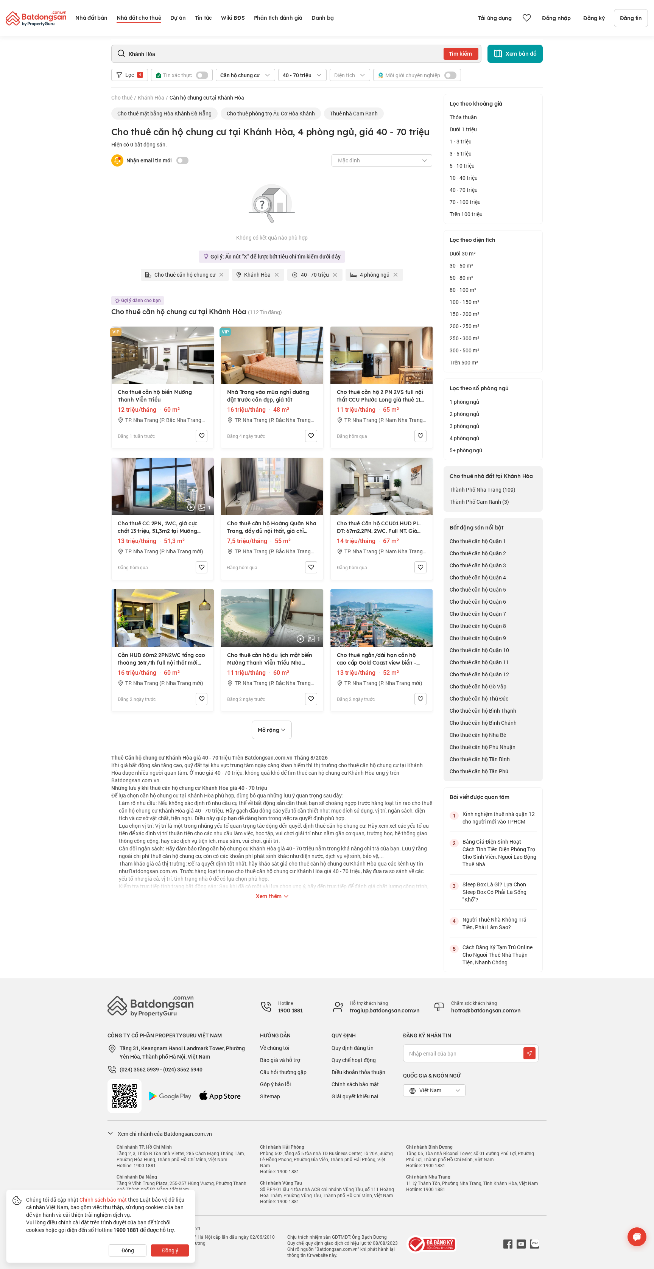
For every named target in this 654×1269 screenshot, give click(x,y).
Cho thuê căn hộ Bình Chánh (483, 722)
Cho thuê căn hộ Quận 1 (478, 541)
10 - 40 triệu (464, 177)
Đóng (127, 1250)
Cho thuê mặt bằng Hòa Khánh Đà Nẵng (164, 113)
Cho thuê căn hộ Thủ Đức (479, 698)
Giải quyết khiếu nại (355, 1096)
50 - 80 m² (461, 277)
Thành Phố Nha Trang (482, 489)
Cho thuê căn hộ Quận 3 (478, 565)
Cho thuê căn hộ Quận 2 (478, 553)
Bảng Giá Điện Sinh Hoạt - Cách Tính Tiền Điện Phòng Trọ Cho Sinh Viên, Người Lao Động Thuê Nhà (499, 853)
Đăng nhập (556, 18)
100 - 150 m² (465, 301)
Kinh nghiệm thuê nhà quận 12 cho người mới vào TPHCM (498, 817)
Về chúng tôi (275, 1047)
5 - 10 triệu (462, 165)
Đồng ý (170, 1250)
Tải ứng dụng (495, 18)
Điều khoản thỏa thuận (358, 1072)
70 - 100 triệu (465, 202)
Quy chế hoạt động (354, 1059)
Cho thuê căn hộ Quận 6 (478, 601)
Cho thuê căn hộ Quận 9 (478, 638)
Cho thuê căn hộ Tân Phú (479, 771)
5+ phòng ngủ (466, 450)
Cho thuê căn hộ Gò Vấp (478, 686)
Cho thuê (121, 97)
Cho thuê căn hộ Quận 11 (479, 662)
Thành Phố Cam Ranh (479, 501)
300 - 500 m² (465, 350)
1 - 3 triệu (461, 141)
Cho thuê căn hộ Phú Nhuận (482, 747)
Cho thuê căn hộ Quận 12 (479, 674)
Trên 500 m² (464, 362)
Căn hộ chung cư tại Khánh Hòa (207, 97)
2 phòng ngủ (464, 413)
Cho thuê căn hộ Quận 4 (478, 577)
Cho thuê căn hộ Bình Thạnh (483, 710)
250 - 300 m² (465, 338)
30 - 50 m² (461, 265)
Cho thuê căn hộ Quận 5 (478, 589)
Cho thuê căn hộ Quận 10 (479, 650)
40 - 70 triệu (464, 189)
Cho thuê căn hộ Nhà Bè (478, 734)
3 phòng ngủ (464, 426)
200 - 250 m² (465, 326)
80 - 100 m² (463, 289)
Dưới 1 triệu (463, 129)
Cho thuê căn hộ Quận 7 (478, 613)
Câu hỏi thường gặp (283, 1072)
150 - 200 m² (465, 314)
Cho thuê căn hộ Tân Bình (480, 759)
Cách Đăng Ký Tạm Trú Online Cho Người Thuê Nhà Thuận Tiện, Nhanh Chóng (497, 955)
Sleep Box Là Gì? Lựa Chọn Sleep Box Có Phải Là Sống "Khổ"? (494, 892)
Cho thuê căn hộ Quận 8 (478, 625)
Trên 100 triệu (466, 214)
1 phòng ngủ (464, 401)
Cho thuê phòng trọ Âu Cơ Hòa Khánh (271, 113)
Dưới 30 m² (463, 253)
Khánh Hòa (151, 97)
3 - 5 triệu (461, 153)
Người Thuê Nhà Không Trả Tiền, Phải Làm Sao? (494, 923)
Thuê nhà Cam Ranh (354, 113)
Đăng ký (594, 18)
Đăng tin (631, 18)
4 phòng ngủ (464, 438)
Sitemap (270, 1096)
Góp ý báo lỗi (275, 1084)
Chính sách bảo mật (355, 1084)
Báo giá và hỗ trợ (280, 1059)
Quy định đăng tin (353, 1047)
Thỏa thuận (463, 117)
